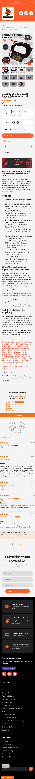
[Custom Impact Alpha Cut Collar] (17, 168)
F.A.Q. (4, 711)
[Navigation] (31, 13)
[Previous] (4, 2)
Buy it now (7, 141)
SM (19, 111)
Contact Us (5, 730)
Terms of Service (7, 702)
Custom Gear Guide (8, 714)
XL (19, 115)
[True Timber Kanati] (13, 122)
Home (3, 25)
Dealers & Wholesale (9, 757)
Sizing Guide (6, 690)
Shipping (5, 105)
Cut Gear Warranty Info (9, 718)
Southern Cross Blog (9, 699)
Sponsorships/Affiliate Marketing (13, 721)
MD (25, 111)
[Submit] (31, 769)
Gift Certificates (7, 724)
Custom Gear (6, 744)
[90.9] (12, 426)
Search (4, 687)
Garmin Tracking (7, 751)
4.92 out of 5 (22, 396)
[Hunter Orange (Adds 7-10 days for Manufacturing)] (17, 122)
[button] (6, 100)
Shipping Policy (7, 693)
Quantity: (8, 129)
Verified (16, 432)
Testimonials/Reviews (9, 727)
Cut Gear (5, 741)
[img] (4, 443)
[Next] (31, 2)
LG (14, 115)
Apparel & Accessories (9, 754)
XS (14, 111)
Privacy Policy (6, 705)
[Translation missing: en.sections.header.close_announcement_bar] (34, 2)
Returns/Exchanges (8, 696)
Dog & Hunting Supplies (10, 748)
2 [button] (15, 544)
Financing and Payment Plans (12, 708)
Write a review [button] (17, 415)
